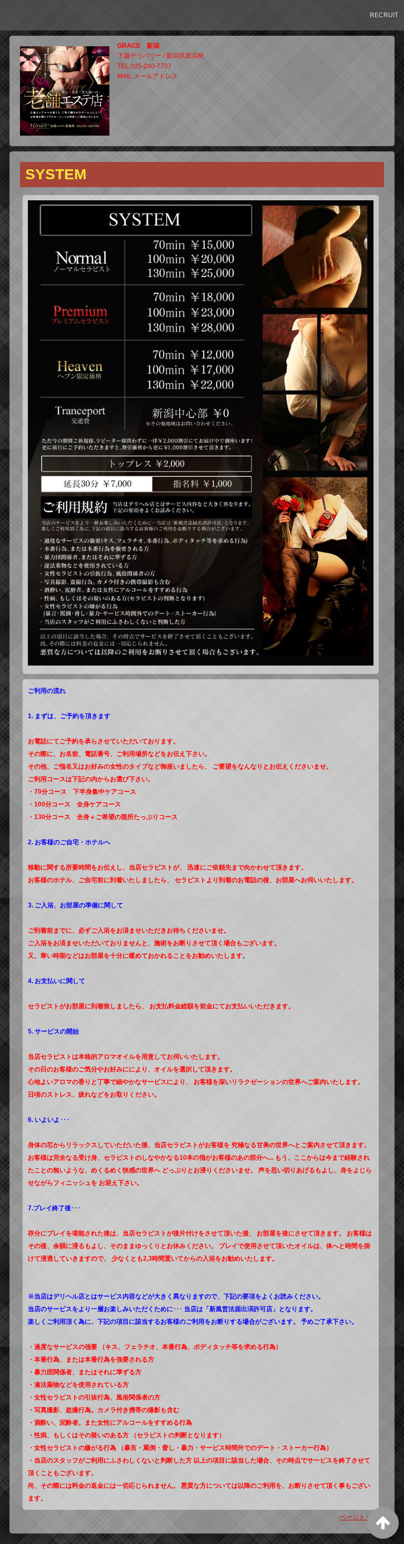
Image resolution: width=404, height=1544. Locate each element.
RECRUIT (384, 15)
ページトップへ (362, 1517)
